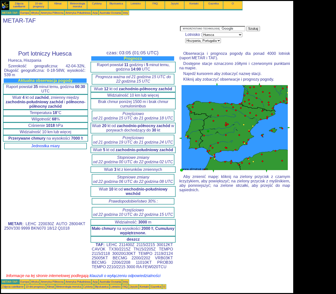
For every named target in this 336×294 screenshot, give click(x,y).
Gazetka (213, 3)
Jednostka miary (45, 146)
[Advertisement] (90, 37)
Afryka (35, 12)
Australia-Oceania (110, 12)
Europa (24, 12)
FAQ (155, 3)
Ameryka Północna (52, 12)
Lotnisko (136, 3)
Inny (125, 12)
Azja (95, 12)
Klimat (57, 3)
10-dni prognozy (38, 5)
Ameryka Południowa (78, 12)
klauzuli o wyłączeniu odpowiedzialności (125, 276)
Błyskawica (116, 3)
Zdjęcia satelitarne (19, 5)
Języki (175, 3)
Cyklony (97, 3)
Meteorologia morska (77, 5)
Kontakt (194, 3)
